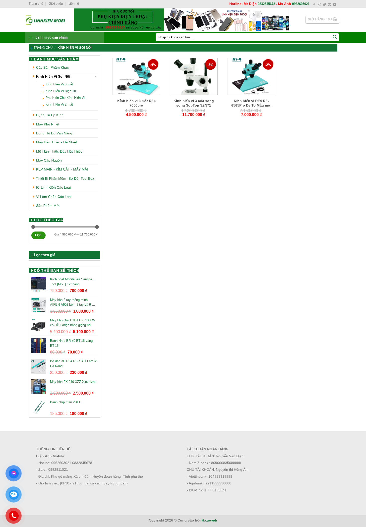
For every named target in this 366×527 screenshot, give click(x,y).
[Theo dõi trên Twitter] (324, 5)
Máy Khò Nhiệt (47, 124)
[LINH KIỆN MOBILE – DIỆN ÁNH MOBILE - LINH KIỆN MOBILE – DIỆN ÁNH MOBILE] (45, 19)
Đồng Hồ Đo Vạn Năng (54, 133)
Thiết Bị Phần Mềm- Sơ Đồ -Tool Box (65, 178)
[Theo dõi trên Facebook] (314, 5)
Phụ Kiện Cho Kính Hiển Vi (65, 98)
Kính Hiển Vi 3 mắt (59, 84)
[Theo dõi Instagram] (319, 5)
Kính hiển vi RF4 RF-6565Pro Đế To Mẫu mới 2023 (251, 103)
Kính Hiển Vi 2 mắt (59, 104)
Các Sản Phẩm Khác (52, 67)
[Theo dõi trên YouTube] (334, 5)
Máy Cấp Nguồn (49, 160)
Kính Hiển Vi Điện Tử (61, 91)
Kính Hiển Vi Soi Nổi (53, 76)
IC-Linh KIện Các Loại (53, 187)
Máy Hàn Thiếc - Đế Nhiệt (56, 142)
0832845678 (266, 4)
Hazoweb (209, 520)
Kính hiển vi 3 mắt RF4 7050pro (136, 103)
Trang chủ (36, 3)
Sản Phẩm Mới (48, 206)
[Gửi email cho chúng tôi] (329, 5)
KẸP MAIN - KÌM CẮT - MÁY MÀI (62, 169)
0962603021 (300, 4)
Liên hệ (73, 3)
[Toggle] (96, 76)
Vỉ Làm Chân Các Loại (53, 197)
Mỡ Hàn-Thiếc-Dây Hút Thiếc (59, 151)
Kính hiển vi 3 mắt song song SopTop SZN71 (194, 103)
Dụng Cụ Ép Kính (49, 115)
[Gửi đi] (334, 37)
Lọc (38, 235)
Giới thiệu (56, 3)
